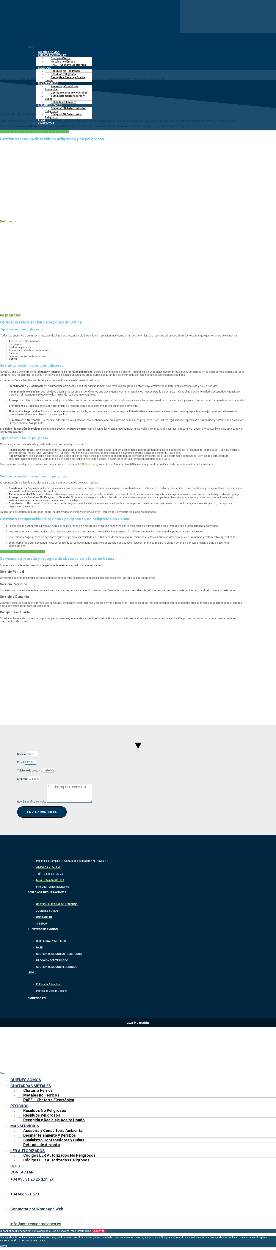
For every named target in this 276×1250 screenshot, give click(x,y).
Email (21, 762)
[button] (138, 46)
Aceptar (98, 1231)
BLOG (41, 120)
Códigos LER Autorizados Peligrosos (63, 116)
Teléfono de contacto (30, 770)
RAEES (82, 464)
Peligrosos (8, 221)
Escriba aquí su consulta (32, 801)
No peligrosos (10, 315)
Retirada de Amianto (63, 102)
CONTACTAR (46, 123)
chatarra (92, 464)
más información (81, 1231)
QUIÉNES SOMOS (49, 52)
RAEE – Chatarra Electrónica (68, 64)
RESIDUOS (44, 67)
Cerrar (3, 1245)
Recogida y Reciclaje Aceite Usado (65, 79)
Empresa (22, 778)
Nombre (22, 754)
